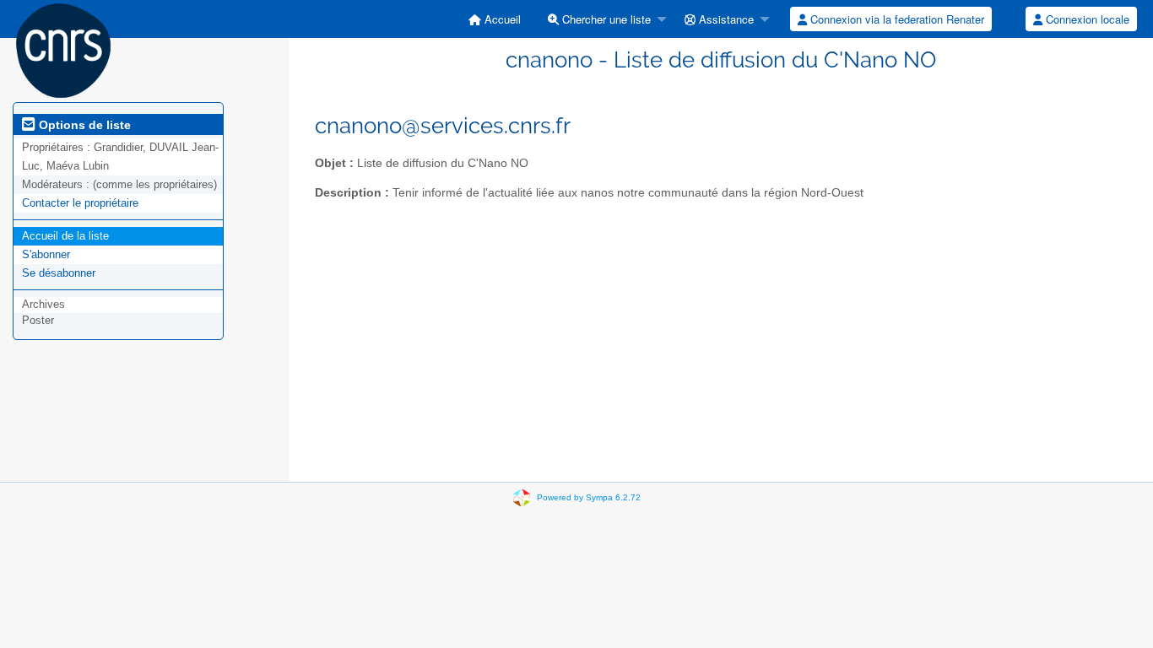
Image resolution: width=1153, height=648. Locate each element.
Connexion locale (1085, 19)
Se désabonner (58, 273)
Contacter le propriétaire (80, 203)
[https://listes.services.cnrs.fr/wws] (63, 49)
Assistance (725, 19)
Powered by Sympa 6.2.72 (589, 497)
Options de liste (83, 125)
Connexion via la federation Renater (895, 19)
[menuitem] (494, 19)
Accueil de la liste (65, 236)
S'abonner (46, 254)
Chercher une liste (605, 19)
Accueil (501, 19)
